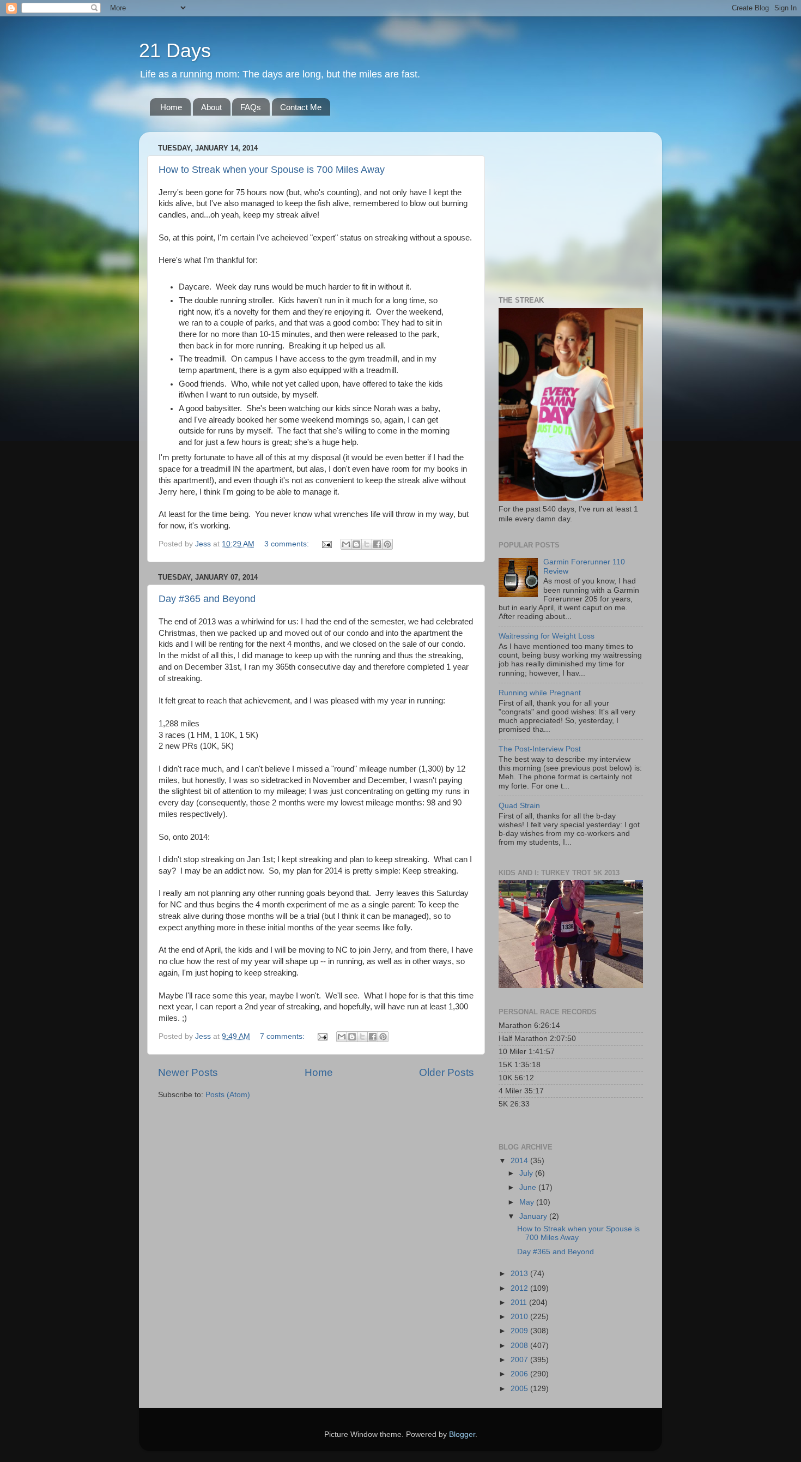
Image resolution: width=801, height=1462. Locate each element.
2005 (520, 1389)
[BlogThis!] (356, 544)
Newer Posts (188, 1072)
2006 (520, 1374)
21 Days (175, 50)
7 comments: (283, 1036)
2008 (520, 1345)
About (211, 107)
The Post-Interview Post (540, 749)
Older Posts (446, 1072)
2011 (520, 1302)
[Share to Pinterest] (387, 544)
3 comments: (287, 544)
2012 (520, 1288)
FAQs (250, 107)
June (528, 1187)
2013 (520, 1274)
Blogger (462, 1434)
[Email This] (346, 544)
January (534, 1216)
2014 (520, 1161)
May (527, 1202)
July (527, 1173)
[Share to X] (366, 544)
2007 (520, 1360)
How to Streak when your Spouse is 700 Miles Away (272, 169)
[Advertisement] (567, 208)
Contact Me (300, 107)
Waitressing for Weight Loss (546, 636)
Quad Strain (519, 806)
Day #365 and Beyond (207, 598)
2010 (520, 1317)
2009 (520, 1331)
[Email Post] (326, 544)
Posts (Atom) (227, 1095)
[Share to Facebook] (377, 544)
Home (171, 107)
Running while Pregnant (540, 693)
